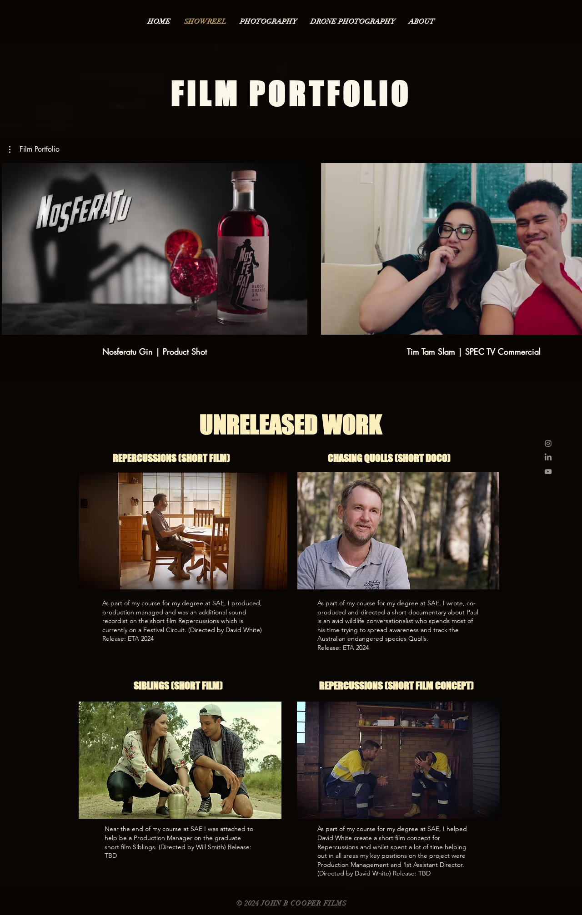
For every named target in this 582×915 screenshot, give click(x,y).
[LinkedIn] (548, 457)
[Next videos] (569, 247)
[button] (34, 149)
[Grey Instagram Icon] (548, 443)
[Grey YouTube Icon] (548, 471)
